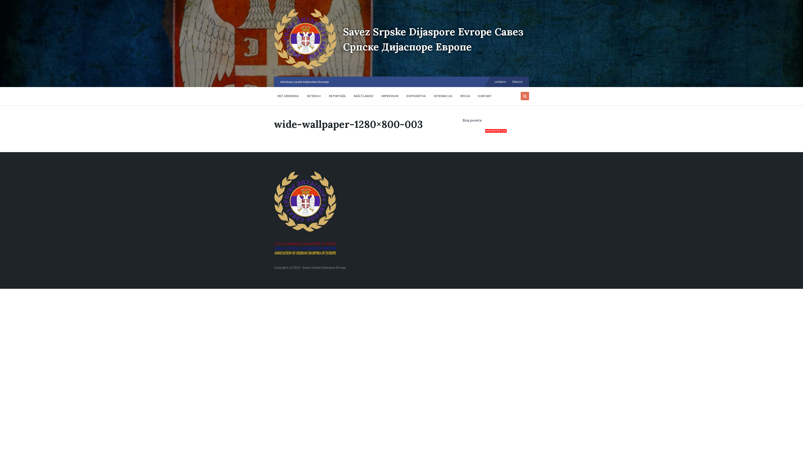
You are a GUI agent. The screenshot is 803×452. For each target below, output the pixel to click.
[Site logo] (305, 68)
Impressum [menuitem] (389, 96)
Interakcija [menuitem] (443, 96)
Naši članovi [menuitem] (363, 96)
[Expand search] (525, 96)
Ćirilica (517, 82)
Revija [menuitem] (465, 96)
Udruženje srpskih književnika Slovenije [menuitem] (304, 82)
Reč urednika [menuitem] (288, 96)
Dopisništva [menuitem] (416, 96)
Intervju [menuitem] (314, 96)
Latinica (500, 82)
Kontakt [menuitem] (485, 96)
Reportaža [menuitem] (337, 96)
